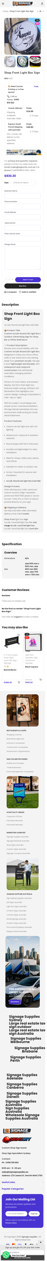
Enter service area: (12, 233)
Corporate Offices (14, 816)
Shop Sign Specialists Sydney (16, 1153)
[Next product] (43, 11)
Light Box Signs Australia (17, 906)
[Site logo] (23, 3)
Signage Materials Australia (18, 841)
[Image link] (17, 1131)
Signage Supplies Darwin (22, 1095)
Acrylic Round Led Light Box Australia (23, 481)
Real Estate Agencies (15, 739)
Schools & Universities (16, 743)
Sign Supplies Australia (17, 1110)
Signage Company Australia (18, 853)
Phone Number (11, 201)
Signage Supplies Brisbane (29, 1050)
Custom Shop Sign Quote (14, 1147)
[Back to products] (40, 11)
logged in (18, 616)
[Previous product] (37, 11)
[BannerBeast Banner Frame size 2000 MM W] (12, 642)
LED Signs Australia (14, 902)
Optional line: (10, 223)
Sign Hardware (31, 659)
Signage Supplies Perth (25, 1059)
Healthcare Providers (17, 759)
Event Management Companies (20, 771)
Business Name (11, 191)
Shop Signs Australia (9, 659)
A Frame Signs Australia (16, 911)
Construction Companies (17, 747)
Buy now (22, 286)
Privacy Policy (11, 1223)
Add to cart (28, 279)
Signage (7, 663)
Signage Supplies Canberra (22, 1086)
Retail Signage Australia (16, 919)
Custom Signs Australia (16, 849)
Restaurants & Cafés (16, 730)
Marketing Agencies (16, 832)
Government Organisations (18, 751)
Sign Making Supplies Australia (19, 898)
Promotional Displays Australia (19, 927)
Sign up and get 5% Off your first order (22, 1247)
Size (6, 182)
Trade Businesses (14, 767)
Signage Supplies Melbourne (25, 1040)
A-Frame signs (11, 655)
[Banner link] (22, 972)
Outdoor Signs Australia (16, 923)
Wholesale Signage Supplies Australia (22, 1117)
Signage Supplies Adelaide (22, 1077)
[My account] (42, 3)
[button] (6, 36)
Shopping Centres (14, 734)
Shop (5, 11)
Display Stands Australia (17, 931)
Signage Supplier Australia (19, 894)
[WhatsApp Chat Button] (6, 1255)
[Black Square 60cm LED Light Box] (33, 642)
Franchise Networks (15, 820)
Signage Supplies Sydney (24, 1018)
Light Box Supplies (29, 656)
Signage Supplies (29, 1236)
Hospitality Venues (15, 812)
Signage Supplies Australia (17, 837)
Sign (15, 660)
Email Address (10, 212)
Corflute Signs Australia (16, 915)
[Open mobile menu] (3, 3)
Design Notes (10, 244)
